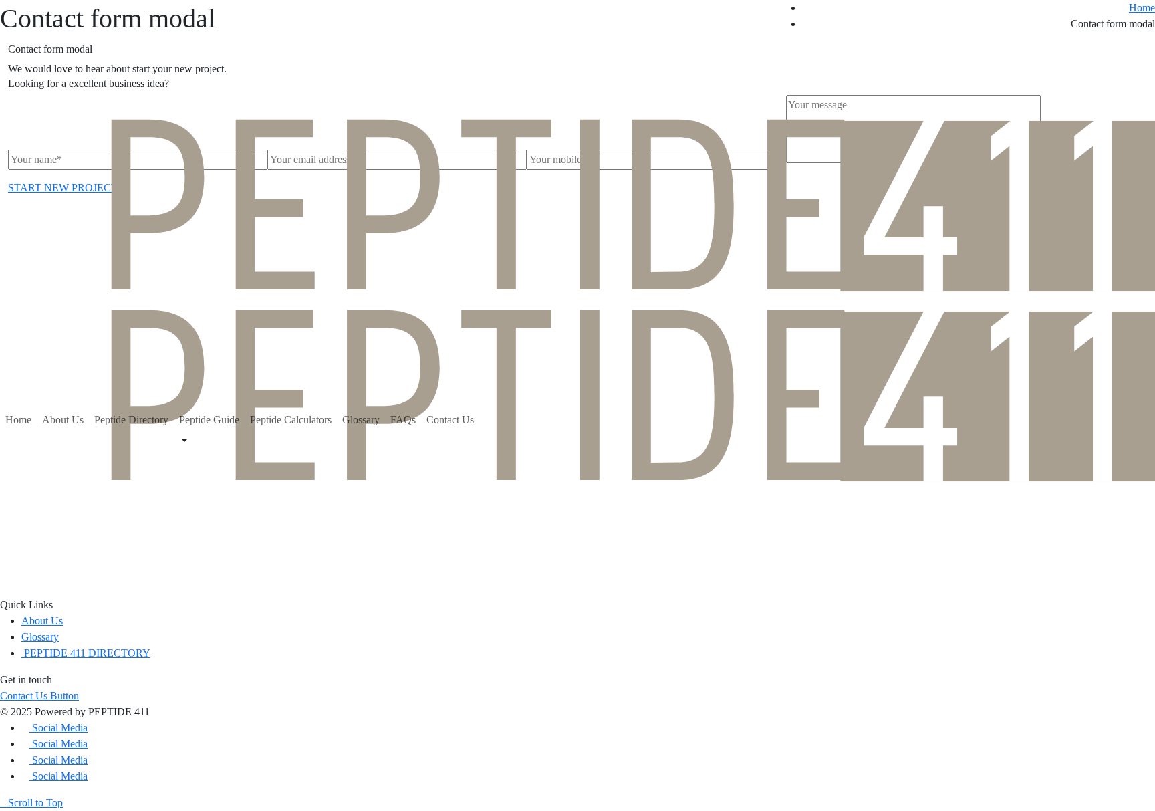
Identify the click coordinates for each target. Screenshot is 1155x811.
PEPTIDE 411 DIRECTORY (85, 653)
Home (18, 419)
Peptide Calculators (291, 419)
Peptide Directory (131, 419)
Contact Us (450, 419)
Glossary (361, 419)
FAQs (403, 419)
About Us (63, 419)
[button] (39, 695)
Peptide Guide (209, 419)
